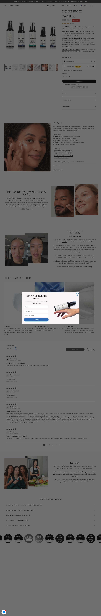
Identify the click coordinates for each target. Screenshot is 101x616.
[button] (3, 612)
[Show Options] (47, 315)
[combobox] (35, 315)
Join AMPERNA (36, 320)
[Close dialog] (77, 294)
